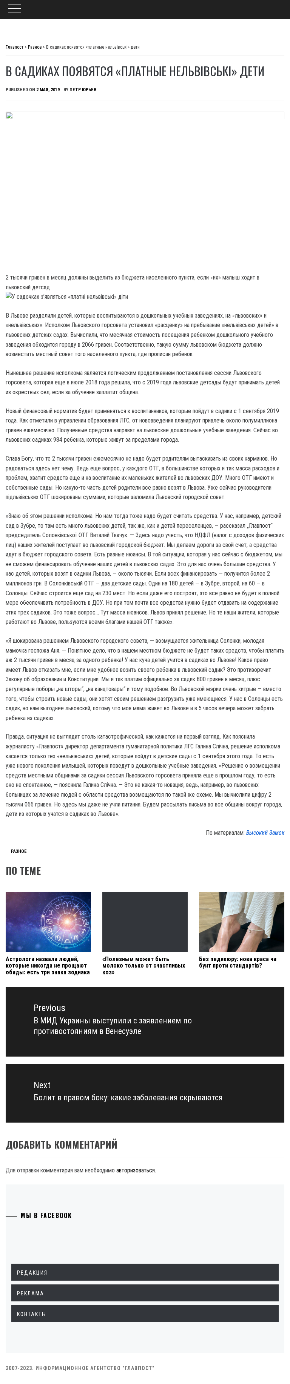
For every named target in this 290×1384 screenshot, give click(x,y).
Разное (19, 851)
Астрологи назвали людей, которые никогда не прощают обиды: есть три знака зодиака (48, 965)
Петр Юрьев (82, 89)
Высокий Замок (265, 832)
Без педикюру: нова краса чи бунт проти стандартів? (237, 962)
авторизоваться (135, 1170)
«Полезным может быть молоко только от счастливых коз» (143, 965)
